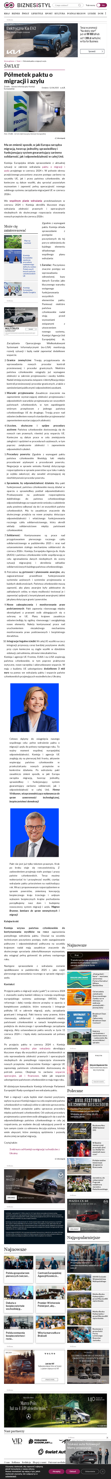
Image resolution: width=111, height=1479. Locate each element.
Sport (49, 13)
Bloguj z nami (39, 1462)
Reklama (16, 1462)
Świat (25, 13)
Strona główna (9, 61)
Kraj (7, 13)
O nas (7, 1462)
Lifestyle (37, 13)
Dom (100, 13)
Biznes (16, 13)
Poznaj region (76, 13)
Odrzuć (73, 1471)
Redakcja (26, 1462)
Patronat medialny (57, 1462)
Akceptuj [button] (56, 1471)
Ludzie (92, 13)
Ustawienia (90, 1471)
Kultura (60, 13)
